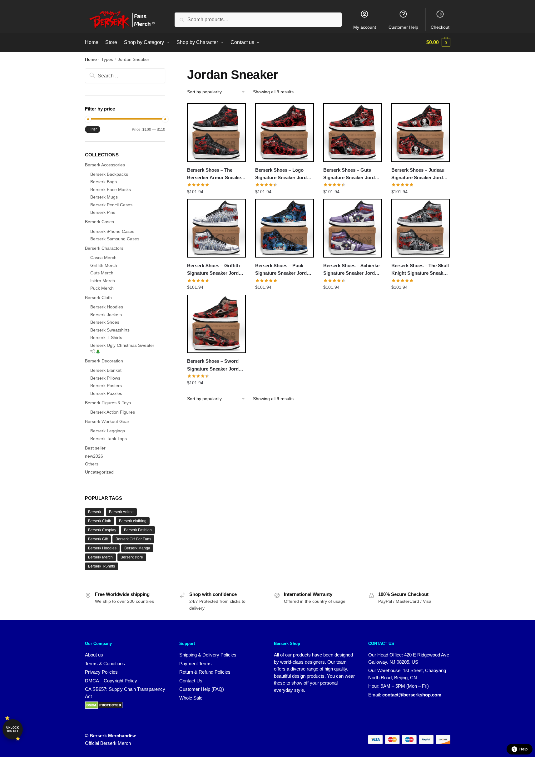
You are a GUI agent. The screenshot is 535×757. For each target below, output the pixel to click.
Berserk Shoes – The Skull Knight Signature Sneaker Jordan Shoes (420, 270)
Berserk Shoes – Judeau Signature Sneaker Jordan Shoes (419, 174)
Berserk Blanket (105, 370)
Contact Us (190, 680)
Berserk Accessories (105, 164)
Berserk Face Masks (110, 189)
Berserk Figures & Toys (108, 402)
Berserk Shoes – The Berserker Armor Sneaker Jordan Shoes (215, 174)
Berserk (94, 512)
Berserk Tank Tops (108, 438)
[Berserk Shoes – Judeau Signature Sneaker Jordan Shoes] (420, 132)
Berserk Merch (100, 557)
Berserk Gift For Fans (133, 539)
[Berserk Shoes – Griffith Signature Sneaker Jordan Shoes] (216, 228)
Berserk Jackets (106, 314)
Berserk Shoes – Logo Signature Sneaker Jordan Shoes (283, 174)
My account (364, 27)
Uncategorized (99, 471)
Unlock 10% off (12, 729)
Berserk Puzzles (106, 393)
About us (94, 654)
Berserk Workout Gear (107, 421)
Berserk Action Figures (112, 412)
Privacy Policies (101, 672)
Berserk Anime (121, 512)
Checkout (440, 27)
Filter (92, 129)
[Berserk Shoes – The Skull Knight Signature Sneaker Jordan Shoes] (420, 228)
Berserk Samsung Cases (114, 238)
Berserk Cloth (98, 297)
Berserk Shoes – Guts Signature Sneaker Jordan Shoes (351, 174)
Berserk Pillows (105, 378)
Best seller (95, 447)
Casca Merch (103, 257)
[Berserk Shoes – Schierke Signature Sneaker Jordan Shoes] (352, 228)
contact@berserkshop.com (411, 694)
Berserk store (132, 557)
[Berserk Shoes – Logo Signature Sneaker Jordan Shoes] (284, 132)
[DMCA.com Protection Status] (104, 707)
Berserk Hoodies (106, 306)
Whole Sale (190, 697)
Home (91, 59)
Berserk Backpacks (109, 174)
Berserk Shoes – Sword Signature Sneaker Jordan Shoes (215, 365)
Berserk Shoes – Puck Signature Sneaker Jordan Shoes (283, 270)
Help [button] (523, 749)
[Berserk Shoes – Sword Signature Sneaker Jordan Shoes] (216, 324)
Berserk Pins (102, 212)
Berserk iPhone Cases (112, 231)
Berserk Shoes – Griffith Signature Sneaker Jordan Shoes (215, 270)
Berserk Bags (103, 181)
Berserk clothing (132, 521)
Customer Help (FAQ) (201, 689)
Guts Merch (101, 272)
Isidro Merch (102, 280)
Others (91, 463)
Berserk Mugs (104, 196)
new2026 (94, 456)
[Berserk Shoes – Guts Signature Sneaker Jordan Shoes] (352, 132)
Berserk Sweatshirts (110, 329)
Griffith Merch (103, 265)
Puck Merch (102, 288)
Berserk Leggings (107, 430)
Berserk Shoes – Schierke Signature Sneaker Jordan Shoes (351, 270)
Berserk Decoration (104, 360)
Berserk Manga (137, 548)
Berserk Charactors (104, 248)
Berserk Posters (106, 385)
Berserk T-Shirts (106, 337)
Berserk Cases (99, 221)
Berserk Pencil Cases (111, 204)
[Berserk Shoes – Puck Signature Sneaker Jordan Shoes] (284, 228)
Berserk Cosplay (102, 530)
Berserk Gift (98, 539)
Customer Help (403, 27)
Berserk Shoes (104, 322)
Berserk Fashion (138, 530)
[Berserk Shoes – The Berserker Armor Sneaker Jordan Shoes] (216, 132)
